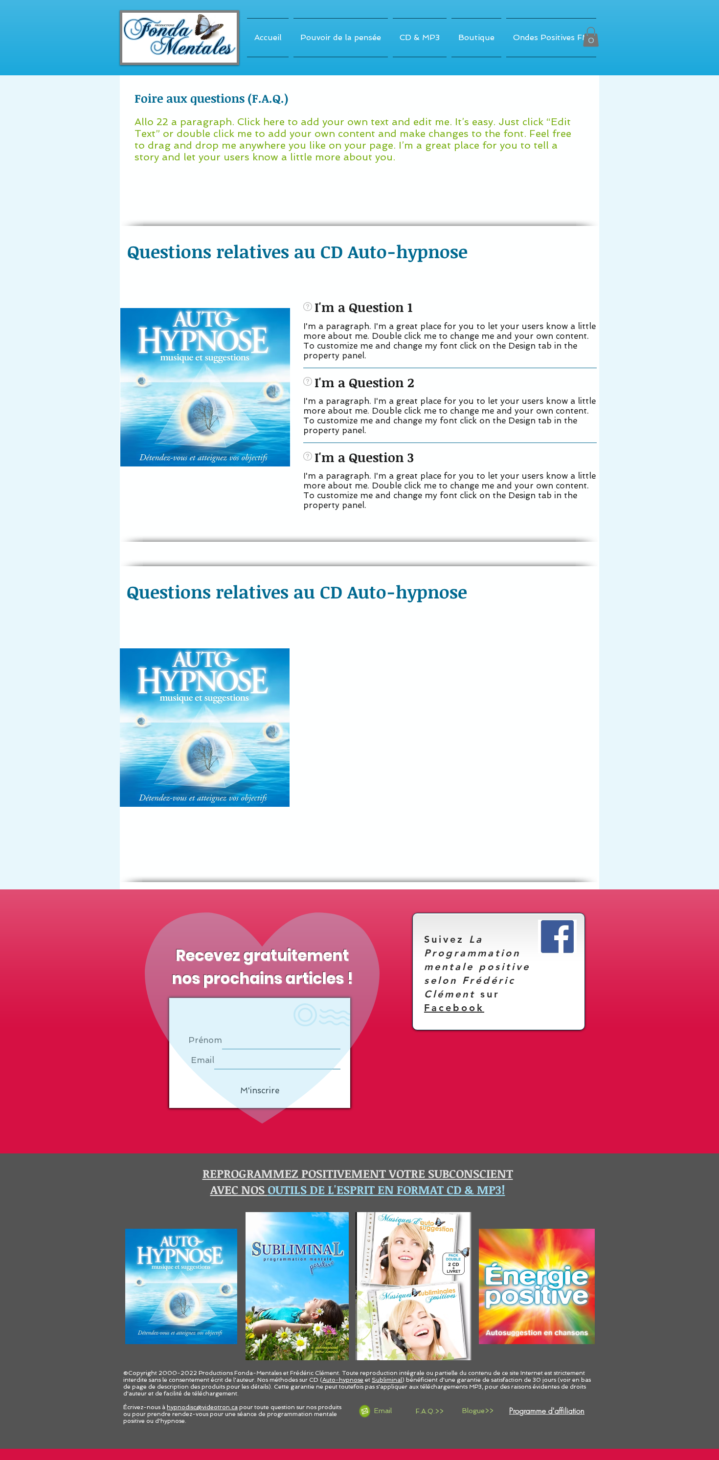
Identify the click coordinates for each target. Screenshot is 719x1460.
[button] (591, 37)
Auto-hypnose (342, 1379)
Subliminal (387, 1379)
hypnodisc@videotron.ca (202, 1407)
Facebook (454, 1008)
